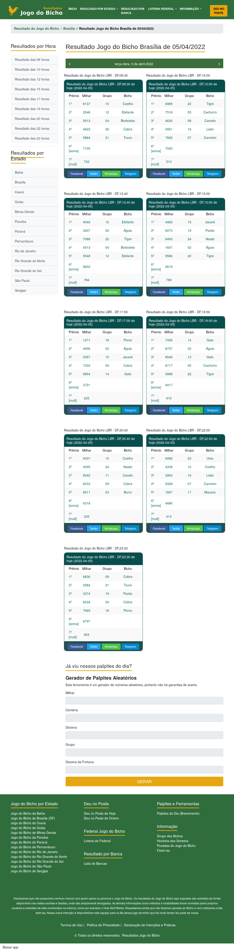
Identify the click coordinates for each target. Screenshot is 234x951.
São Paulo (22, 280)
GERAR (144, 781)
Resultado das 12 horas (32, 79)
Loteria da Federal (97, 840)
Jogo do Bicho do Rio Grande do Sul (37, 861)
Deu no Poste (218, 11)
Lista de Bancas (95, 863)
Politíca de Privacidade (103, 925)
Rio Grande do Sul (28, 270)
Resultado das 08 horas (32, 59)
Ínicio (73, 8)
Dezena (71, 727)
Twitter (94, 173)
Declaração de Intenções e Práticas (150, 925)
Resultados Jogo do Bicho (141, 935)
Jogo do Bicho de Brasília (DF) (33, 818)
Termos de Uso (71, 925)
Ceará (19, 192)
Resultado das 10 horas (32, 69)
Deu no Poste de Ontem (101, 818)
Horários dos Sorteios (172, 840)
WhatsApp (111, 173)
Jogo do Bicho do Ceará (28, 823)
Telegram (130, 173)
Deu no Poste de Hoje (100, 813)
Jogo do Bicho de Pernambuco (33, 847)
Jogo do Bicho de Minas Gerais (33, 832)
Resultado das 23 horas (32, 138)
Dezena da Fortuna (80, 762)
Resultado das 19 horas (32, 108)
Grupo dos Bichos (170, 836)
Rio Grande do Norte (30, 261)
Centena (72, 710)
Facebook (77, 173)
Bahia (19, 172)
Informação (189, 9)
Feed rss (163, 850)
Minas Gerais (24, 211)
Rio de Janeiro (25, 251)
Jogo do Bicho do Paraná (29, 842)
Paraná (20, 231)
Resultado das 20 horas (32, 118)
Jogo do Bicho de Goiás (28, 827)
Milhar (70, 692)
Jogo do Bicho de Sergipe (29, 871)
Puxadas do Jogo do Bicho (176, 845)
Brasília (20, 182)
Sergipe (20, 290)
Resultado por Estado (98, 9)
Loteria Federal (161, 9)
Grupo (70, 744)
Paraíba (20, 221)
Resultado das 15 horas (32, 89)
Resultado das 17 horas (32, 99)
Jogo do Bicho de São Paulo (31, 866)
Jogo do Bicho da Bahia (28, 813)
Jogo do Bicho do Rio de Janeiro (34, 851)
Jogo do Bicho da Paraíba (29, 837)
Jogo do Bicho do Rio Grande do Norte (39, 856)
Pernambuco (24, 241)
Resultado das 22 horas (32, 128)
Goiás (19, 201)
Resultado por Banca (132, 11)
